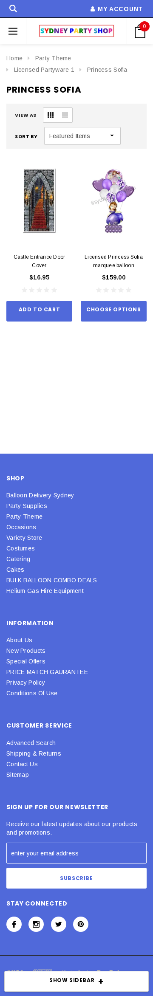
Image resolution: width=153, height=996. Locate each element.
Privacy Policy (25, 682)
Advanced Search (31, 742)
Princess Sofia (107, 69)
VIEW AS (26, 115)
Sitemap (17, 774)
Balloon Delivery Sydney (40, 495)
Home (14, 58)
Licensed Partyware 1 (44, 69)
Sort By (26, 136)
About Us (19, 640)
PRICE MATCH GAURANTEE (47, 672)
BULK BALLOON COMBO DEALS (51, 580)
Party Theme (53, 58)
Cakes (15, 569)
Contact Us (22, 764)
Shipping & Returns (33, 753)
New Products (25, 650)
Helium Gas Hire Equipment (45, 590)
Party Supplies (26, 505)
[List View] (65, 115)
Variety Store (24, 537)
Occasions (21, 527)
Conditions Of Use (32, 693)
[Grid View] (50, 115)
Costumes (20, 548)
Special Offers (25, 661)
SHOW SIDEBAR (71, 980)
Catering (18, 559)
